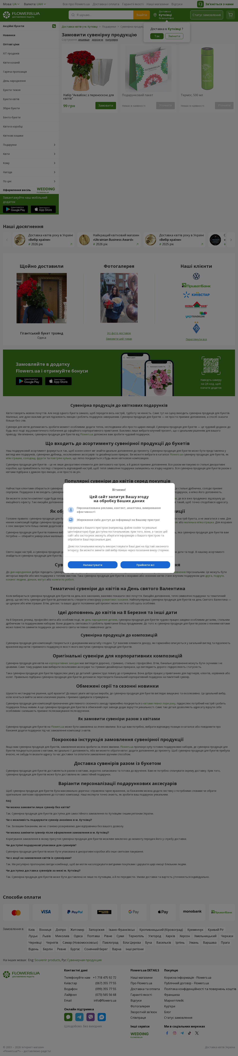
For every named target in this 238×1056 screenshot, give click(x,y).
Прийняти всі (145, 565)
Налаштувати (92, 565)
